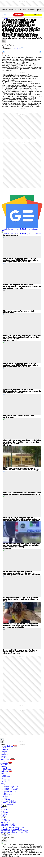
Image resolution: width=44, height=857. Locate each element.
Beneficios (4, 836)
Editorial (5, 785)
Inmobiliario (5, 800)
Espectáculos (6, 770)
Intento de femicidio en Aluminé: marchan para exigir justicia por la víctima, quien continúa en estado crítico (21, 573)
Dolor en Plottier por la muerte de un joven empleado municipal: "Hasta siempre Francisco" (20, 651)
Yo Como (5, 782)
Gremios (5, 749)
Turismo (4, 756)
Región (4, 18)
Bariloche (31, 10)
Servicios (4, 758)
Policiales (4, 796)
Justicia (4, 751)
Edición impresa (7, 804)
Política (3, 748)
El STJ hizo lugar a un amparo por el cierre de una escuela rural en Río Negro (21, 469)
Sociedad (4, 773)
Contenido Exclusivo (8, 801)
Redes (3, 761)
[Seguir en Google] (2, 54)
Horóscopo (6, 777)
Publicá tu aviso (6, 821)
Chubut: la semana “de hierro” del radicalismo (18, 312)
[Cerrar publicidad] (2, 739)
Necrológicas (5, 822)
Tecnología (6, 780)
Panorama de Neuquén (10, 786)
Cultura (3, 766)
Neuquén (18, 10)
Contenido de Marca (8, 803)
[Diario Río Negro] (5, 14)
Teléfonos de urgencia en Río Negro (14, 831)
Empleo (3, 819)
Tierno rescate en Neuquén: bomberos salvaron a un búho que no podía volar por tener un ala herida (20, 625)
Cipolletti (39, 10)
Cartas (4, 793)
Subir (4, 841)
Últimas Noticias (9, 746)
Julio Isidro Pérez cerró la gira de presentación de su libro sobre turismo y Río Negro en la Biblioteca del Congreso (21, 519)
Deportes (4, 765)
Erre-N (4, 768)
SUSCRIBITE (33, 15)
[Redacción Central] (4, 40)
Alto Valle (4, 809)
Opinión (3, 783)
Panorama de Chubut (9, 790)
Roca (24, 10)
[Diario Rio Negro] (2, 843)
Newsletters (7, 760)
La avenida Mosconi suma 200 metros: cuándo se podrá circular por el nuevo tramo (20, 599)
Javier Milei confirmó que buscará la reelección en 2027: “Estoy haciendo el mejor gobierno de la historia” (20, 260)
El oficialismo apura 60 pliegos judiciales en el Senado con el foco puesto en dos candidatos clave (22, 337)
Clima (4, 775)
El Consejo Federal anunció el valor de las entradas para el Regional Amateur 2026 (22, 494)
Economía (4, 754)
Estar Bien (6, 772)
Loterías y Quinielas (8, 824)
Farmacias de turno (8, 826)
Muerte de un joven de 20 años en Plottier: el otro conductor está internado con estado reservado (22, 286)
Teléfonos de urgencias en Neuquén (14, 832)
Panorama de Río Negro (11, 788)
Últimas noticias (7, 10)
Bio (3, 778)
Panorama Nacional (9, 791)
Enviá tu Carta (7, 795)
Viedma (3, 816)
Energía (3, 753)
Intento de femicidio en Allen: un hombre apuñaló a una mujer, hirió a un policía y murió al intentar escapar (21, 545)
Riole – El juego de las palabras (12, 827)
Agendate (6, 763)
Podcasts (4, 798)
